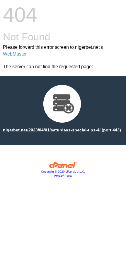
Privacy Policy (63, 175)
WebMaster (14, 53)
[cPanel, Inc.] (63, 166)
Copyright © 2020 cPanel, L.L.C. (63, 171)
